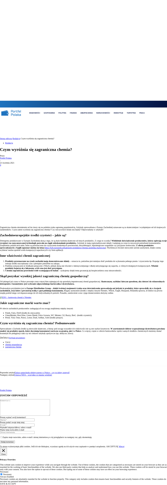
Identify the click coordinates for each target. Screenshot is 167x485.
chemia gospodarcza (13, 344)
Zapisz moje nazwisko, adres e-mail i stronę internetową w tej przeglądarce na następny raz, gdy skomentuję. (47, 437)
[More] (42, 169)
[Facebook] (78, 104)
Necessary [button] (4, 472)
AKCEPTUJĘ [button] (112, 446)
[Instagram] (82, 104)
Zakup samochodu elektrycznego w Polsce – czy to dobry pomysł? (42, 373)
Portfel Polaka (6, 158)
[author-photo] (6, 388)
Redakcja (16, 138)
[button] (73, 104)
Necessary (7, 474)
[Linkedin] (87, 104)
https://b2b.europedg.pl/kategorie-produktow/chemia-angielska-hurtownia (75, 248)
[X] (91, 104)
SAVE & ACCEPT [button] (8, 484)
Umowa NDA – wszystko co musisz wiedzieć (33, 375)
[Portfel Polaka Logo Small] (11, 113)
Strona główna (6, 138)
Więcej (121, 446)
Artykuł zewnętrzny (17, 338)
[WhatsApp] (32, 169)
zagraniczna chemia (13, 347)
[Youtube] (95, 104)
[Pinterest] (23, 169)
